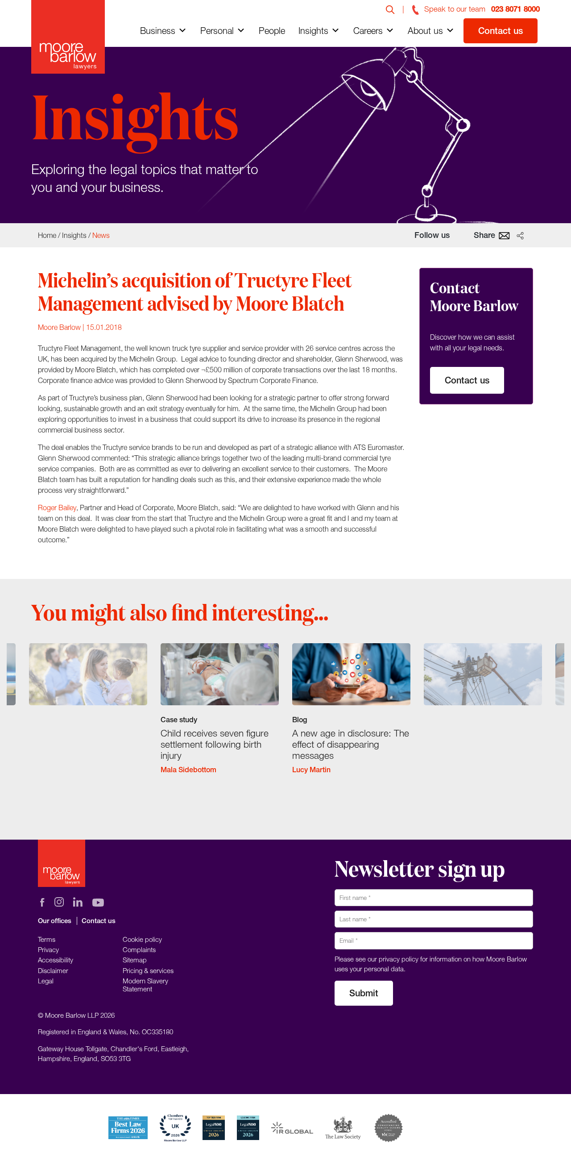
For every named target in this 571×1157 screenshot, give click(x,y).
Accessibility (55, 960)
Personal (217, 30)
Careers (368, 30)
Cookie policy (142, 939)
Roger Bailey (57, 508)
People (272, 30)
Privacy (48, 949)
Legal (46, 981)
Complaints (139, 949)
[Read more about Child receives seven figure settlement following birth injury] (220, 716)
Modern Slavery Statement (145, 985)
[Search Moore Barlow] (390, 9)
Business (157, 30)
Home (47, 235)
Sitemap (135, 960)
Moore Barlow (59, 327)
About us (425, 30)
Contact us (500, 30)
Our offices (54, 920)
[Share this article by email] (504, 235)
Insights (313, 30)
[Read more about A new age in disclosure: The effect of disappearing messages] (351, 716)
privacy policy (398, 958)
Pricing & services (148, 970)
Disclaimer (53, 970)
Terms (46, 939)
